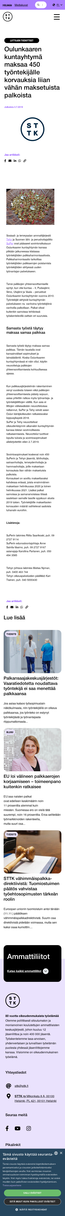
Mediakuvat (21, 5)
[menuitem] (59, 5)
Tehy (9, 239)
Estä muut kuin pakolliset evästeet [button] (32, 1201)
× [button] (61, 1153)
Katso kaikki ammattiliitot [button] (24, 971)
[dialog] (32, 1182)
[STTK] (23, 16)
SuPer (9, 243)
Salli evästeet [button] (32, 1192)
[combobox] (41, 4)
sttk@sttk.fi (21, 1086)
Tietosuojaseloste (12, 1185)
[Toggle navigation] (56, 17)
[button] (32, 1209)
